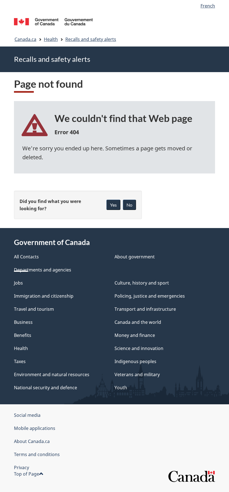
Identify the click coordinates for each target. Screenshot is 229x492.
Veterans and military (137, 374)
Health (51, 39)
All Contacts (26, 257)
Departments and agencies (42, 270)
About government (135, 257)
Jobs (18, 283)
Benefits (22, 335)
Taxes (20, 361)
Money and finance (135, 335)
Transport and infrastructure (145, 309)
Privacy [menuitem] (21, 467)
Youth (121, 388)
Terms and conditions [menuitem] (37, 454)
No (129, 204)
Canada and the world (138, 322)
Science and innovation (139, 348)
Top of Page (26, 474)
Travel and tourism (34, 309)
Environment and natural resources (51, 374)
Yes (113, 204)
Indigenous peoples (135, 361)
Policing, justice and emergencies (150, 296)
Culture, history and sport (142, 283)
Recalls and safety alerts (90, 39)
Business (23, 322)
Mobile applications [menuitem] (34, 428)
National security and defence (45, 388)
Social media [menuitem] (27, 415)
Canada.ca (25, 39)
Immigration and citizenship (43, 296)
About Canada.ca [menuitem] (32, 441)
